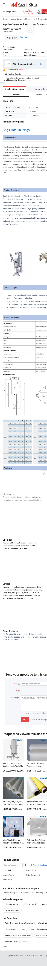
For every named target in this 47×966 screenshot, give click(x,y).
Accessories (7, 879)
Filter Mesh (31, 904)
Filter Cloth (7, 870)
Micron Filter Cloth (12, 910)
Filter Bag (30, 870)
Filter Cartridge (32, 875)
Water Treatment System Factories (19, 923)
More (5, 946)
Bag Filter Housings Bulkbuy (16, 941)
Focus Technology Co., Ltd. (33, 956)
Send (25, 719)
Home (5, 19)
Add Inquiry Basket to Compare (18, 80)
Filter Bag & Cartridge (13, 904)
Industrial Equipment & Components (22, 19)
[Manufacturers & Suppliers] (23, 4)
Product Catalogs (39, 865)
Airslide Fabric (8, 875)
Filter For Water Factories (15, 929)
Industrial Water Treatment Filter (18, 935)
